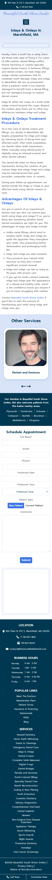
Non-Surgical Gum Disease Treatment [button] (26, 821)
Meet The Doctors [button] (26, 696)
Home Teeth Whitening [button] (26, 739)
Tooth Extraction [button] (26, 794)
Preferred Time (26, 484)
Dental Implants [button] (26, 811)
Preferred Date (26, 472)
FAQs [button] (26, 717)
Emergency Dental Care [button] (26, 747)
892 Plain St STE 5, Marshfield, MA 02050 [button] (27, 3)
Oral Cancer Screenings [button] (26, 852)
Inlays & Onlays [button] (26, 751)
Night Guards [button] (26, 839)
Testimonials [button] (26, 713)
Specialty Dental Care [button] (26, 781)
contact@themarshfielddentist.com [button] (28, 648)
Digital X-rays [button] (26, 764)
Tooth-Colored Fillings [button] (26, 777)
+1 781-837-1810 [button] (26, 7)
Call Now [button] (14, 877)
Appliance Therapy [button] (26, 826)
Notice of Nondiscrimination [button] (26, 869)
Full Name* (26, 437)
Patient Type (26, 499)
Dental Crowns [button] (26, 756)
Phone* (26, 461)
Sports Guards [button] (26, 835)
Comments (26, 512)
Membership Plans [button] (26, 700)
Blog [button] (26, 722)
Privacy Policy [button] (25, 866)
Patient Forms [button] (26, 705)
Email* (26, 449)
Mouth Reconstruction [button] (26, 785)
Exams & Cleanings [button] (26, 743)
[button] (26, 14)
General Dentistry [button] (26, 734)
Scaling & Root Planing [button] (26, 790)
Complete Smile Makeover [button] (26, 760)
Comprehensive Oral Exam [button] (26, 807)
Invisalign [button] (26, 847)
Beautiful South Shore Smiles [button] (27, 297)
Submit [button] (26, 560)
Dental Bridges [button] (26, 768)
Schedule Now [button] (39, 877)
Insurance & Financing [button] (26, 709)
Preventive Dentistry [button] (26, 843)
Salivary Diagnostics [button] (26, 802)
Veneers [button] (26, 815)
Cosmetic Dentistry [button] (26, 798)
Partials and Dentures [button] (26, 773)
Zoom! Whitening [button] (26, 830)
